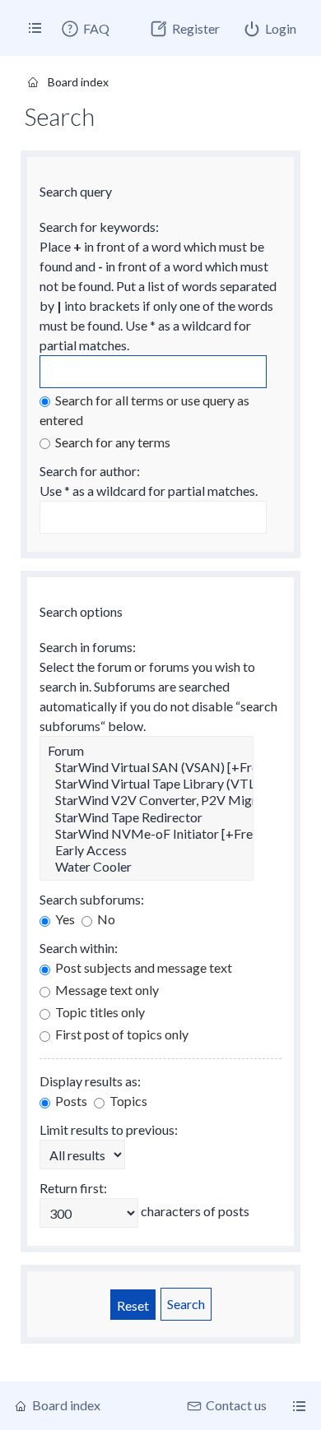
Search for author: (90, 471)
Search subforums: (92, 899)
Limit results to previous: (109, 1129)
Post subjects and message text (142, 967)
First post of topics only (120, 1034)
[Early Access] (146, 850)
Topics (127, 1100)
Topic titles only (99, 1012)
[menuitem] (84, 29)
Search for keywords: (99, 226)
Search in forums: (88, 647)
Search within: (79, 948)
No (105, 919)
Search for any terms (111, 442)
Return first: (73, 1188)
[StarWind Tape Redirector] (146, 817)
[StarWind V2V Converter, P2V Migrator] (146, 800)
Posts (70, 1100)
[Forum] (146, 751)
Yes (64, 919)
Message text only (106, 989)
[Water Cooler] (146, 866)
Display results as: (90, 1081)
